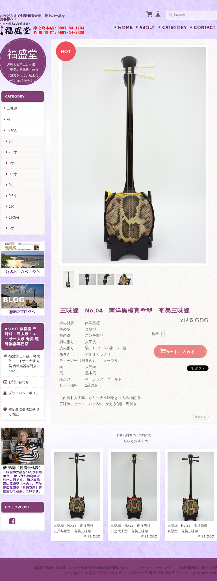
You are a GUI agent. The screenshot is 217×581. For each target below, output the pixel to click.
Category (174, 27)
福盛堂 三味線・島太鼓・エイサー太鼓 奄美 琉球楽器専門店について (24, 363)
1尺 (11, 206)
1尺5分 (14, 217)
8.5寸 (13, 174)
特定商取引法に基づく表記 (23, 411)
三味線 (12, 108)
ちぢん (12, 130)
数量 (155, 334)
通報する (200, 416)
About (147, 27)
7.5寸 (13, 152)
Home (125, 27)
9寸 (11, 185)
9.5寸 (13, 196)
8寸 (11, 163)
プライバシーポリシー (23, 395)
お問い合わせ (18, 382)
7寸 (11, 141)
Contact (205, 27)
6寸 (11, 228)
